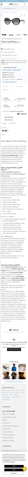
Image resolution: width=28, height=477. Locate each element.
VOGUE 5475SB (15, 12)
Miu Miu (17, 392)
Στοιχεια (5, 86)
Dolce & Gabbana (6, 397)
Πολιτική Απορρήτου (9, 435)
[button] (25, 22)
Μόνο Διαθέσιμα (9, 117)
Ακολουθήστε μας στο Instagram (14, 381)
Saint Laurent (5, 394)
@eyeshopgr (15, 361)
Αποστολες (19, 86)
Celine (11, 394)
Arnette (3, 392)
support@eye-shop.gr (9, 417)
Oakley (8, 390)
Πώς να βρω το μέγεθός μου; (9, 82)
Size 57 (4, 123)
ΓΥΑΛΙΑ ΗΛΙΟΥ (6, 12)
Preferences (14, 473)
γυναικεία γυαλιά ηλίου (17, 111)
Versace (16, 394)
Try (12, 86)
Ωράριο (4, 420)
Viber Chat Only (7, 414)
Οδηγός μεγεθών (7, 70)
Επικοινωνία (6, 423)
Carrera (17, 390)
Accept (14, 466)
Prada (12, 392)
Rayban (4, 390)
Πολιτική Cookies (7, 438)
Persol (12, 390)
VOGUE (10, 12)
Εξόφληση (6, 89)
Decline (14, 469)
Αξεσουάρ (12, 123)
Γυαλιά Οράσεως (6, 399)
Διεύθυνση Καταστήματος (10, 426)
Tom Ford (22, 392)
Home (2, 12)
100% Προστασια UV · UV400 (10, 55)
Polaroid (22, 390)
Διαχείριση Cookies (8, 441)
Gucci (8, 392)
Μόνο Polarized (9, 119)
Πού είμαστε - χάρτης (9, 450)
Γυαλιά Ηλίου (6, 429)
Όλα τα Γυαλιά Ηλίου (16, 397)
